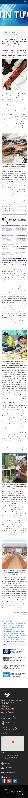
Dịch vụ (21, 791)
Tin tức (11, 31)
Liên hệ (21, 794)
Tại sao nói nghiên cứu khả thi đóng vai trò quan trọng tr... (17, 673)
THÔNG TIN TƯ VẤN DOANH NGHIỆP (6, 717)
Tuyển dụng (20, 793)
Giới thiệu (15, 791)
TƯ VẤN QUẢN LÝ (10, 712)
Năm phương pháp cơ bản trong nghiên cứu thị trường (17, 666)
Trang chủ (5, 31)
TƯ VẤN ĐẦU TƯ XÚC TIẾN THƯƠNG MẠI (7, 728)
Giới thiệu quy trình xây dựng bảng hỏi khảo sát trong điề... (17, 658)
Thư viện (13, 793)
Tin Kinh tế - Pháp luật (9, 32)
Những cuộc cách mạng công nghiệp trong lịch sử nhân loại (17, 650)
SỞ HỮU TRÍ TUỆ (10, 722)
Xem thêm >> (22, 681)
